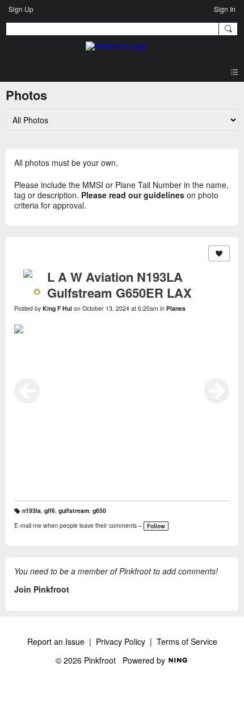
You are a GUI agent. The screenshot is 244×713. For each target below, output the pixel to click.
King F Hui (57, 308)
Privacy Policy (120, 641)
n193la (31, 510)
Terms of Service (187, 641)
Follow (156, 526)
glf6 (49, 510)
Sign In (224, 9)
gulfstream (73, 510)
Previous (27, 391)
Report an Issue (56, 641)
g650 (99, 510)
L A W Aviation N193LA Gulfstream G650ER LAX (119, 285)
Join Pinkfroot (41, 589)
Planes (176, 308)
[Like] (219, 253)
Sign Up (21, 9)
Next (217, 391)
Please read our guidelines (132, 195)
